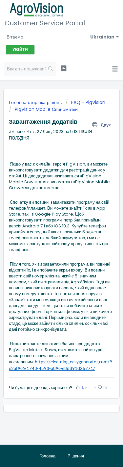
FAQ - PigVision (88, 102)
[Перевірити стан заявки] (63, 68)
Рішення (76, 456)
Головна (47, 456)
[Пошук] (51, 69)
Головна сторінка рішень (36, 102)
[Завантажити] (49, 231)
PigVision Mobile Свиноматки (46, 109)
